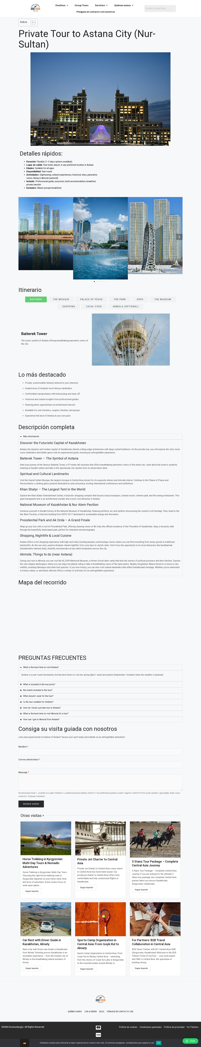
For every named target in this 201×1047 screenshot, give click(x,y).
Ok (158, 1043)
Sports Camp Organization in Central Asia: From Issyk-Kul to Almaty (98, 944)
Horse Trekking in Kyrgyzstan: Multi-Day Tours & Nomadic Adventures (43, 863)
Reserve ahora (31, 804)
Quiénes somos (122, 5)
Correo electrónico (29, 759)
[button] (21, 237)
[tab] (36, 299)
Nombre (23, 746)
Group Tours (81, 5)
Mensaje (23, 772)
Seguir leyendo (32, 891)
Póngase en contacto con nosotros (96, 11)
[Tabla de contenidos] (32, 22)
